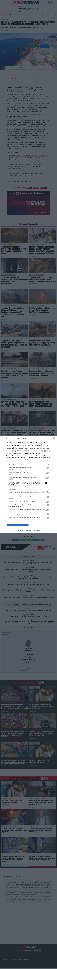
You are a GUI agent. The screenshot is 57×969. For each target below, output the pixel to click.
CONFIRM (18, 525)
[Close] (54, 439)
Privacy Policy (37, 530)
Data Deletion (20, 530)
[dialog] (28, 484)
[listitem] (28, 464)
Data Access (28, 530)
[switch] (47, 468)
